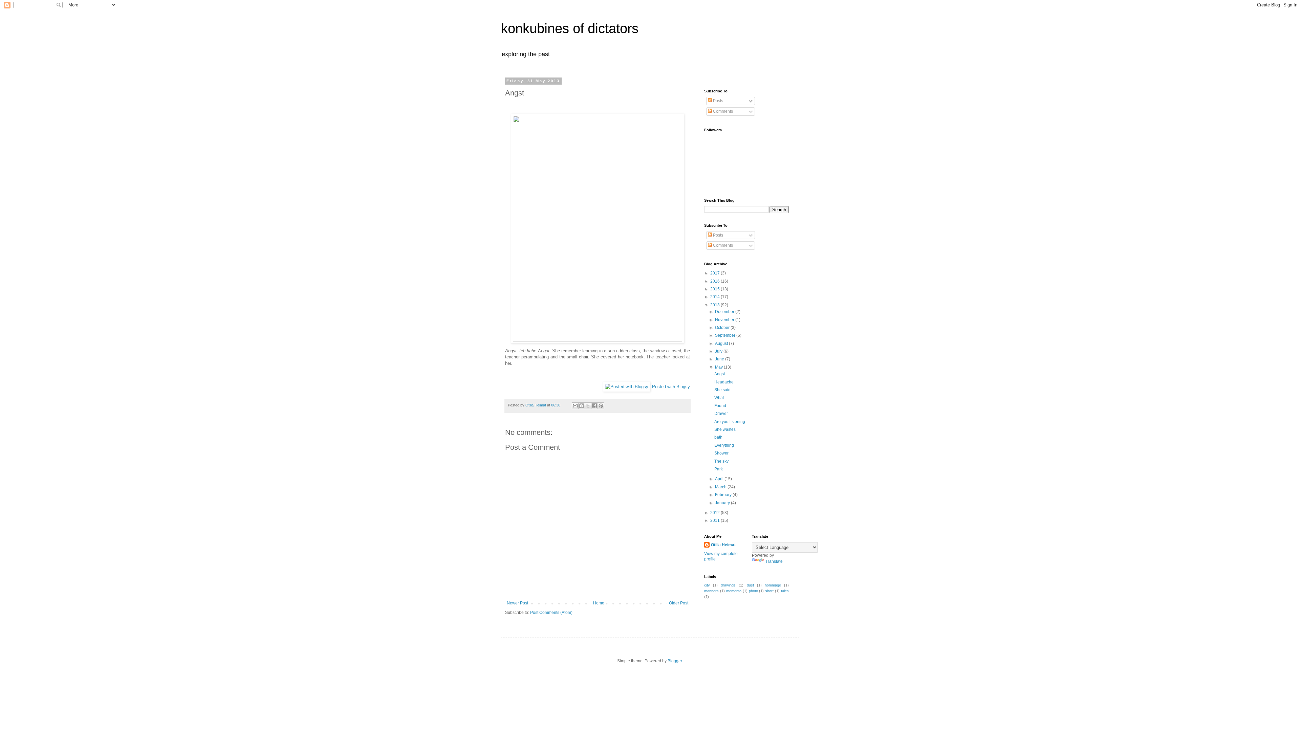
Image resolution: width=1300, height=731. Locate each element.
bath (718, 437)
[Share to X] (588, 405)
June (720, 359)
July (719, 351)
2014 (715, 296)
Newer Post (517, 603)
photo (753, 591)
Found (720, 405)
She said (722, 389)
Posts (717, 100)
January (723, 503)
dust (750, 585)
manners (711, 591)
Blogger (675, 661)
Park (718, 469)
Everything (724, 445)
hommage (773, 585)
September (725, 335)
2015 (715, 289)
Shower (721, 453)
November (725, 319)
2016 (715, 281)
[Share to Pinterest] (601, 405)
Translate (774, 561)
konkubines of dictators (569, 28)
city (707, 585)
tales (785, 591)
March (721, 487)
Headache (724, 382)
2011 (715, 520)
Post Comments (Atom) (551, 612)
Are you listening (729, 421)
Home (598, 603)
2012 (715, 512)
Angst (719, 374)
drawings (728, 585)
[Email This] (575, 405)
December (725, 311)
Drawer (721, 413)
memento (733, 591)
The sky (721, 461)
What (719, 397)
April (719, 479)
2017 (715, 273)
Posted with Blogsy (671, 386)
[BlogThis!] (581, 405)
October (723, 327)
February (724, 494)
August (722, 343)
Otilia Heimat (723, 544)
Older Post (678, 603)
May (719, 367)
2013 (715, 305)
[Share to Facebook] (594, 405)
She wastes (725, 429)
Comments (722, 111)
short (769, 591)
